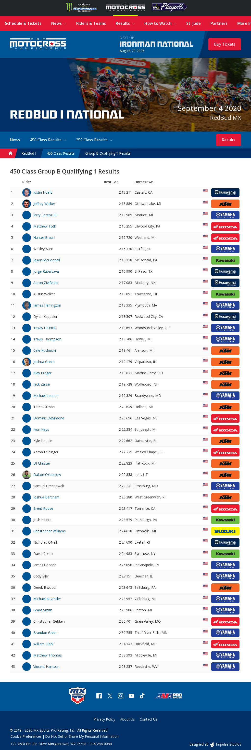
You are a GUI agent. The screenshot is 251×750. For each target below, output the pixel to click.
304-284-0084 (101, 743)
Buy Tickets (224, 44)
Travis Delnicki (44, 327)
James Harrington (47, 305)
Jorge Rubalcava (46, 271)
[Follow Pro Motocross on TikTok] (142, 696)
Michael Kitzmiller (47, 598)
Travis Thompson (47, 339)
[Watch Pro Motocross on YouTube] (131, 696)
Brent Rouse (43, 508)
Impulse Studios (228, 744)
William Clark (43, 644)
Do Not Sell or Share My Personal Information (82, 736)
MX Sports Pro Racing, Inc (54, 730)
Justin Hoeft (42, 192)
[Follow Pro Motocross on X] (109, 696)
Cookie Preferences (26, 736)
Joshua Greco (44, 361)
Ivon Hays (41, 429)
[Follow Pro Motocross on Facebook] (99, 696)
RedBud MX (225, 117)
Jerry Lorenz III (44, 215)
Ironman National (156, 44)
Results (228, 140)
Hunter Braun (44, 237)
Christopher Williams (49, 531)
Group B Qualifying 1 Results (108, 153)
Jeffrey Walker (44, 203)
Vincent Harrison (46, 666)
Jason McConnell (46, 260)
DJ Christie (41, 463)
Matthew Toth (44, 226)
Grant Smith (42, 610)
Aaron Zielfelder (46, 282)
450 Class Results (61, 153)
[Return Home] (38, 44)
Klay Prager (42, 373)
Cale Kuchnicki (44, 350)
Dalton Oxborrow (47, 474)
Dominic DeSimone (48, 418)
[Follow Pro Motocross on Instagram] (120, 696)
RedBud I (29, 153)
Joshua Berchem (46, 497)
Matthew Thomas (47, 655)
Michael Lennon (46, 395)
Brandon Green (45, 632)
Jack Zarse (41, 384)
